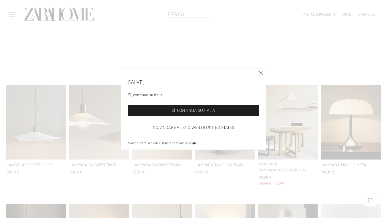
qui (194, 142)
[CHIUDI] (261, 73)
